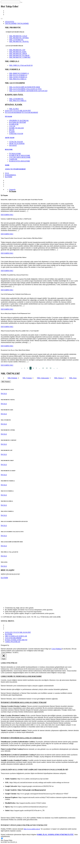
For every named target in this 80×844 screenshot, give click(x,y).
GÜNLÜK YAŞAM (16, 142)
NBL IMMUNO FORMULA (19, 73)
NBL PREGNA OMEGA (17, 79)
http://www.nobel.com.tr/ (32, 829)
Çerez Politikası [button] (6, 652)
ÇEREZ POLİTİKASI (12, 642)
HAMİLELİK (14, 124)
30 (50, 368)
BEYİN (11, 130)
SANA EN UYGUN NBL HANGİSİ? (18, 110)
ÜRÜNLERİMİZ (23, 23)
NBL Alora (73, 378)
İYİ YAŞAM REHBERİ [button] (13, 112)
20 (47, 368)
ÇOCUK (12, 126)
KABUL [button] (16, 652)
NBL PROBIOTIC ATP (17, 50)
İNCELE (4, 393)
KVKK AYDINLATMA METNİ (16, 640)
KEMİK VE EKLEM (16, 128)
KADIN (12, 132)
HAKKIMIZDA (10, 175)
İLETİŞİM (8, 177)
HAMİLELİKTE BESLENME (19, 155)
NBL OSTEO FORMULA (18, 77)
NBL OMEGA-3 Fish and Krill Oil (20, 65)
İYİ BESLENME (15, 153)
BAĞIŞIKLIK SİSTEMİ (17, 122)
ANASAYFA (9, 21)
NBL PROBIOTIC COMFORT (19, 57)
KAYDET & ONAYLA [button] (9, 842)
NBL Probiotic (12, 378)
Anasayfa (12, 189)
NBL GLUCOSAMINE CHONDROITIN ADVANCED (28, 91)
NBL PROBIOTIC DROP (18, 53)
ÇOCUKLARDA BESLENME (19, 157)
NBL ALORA (14, 109)
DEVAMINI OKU (7, 215)
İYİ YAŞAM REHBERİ (30, 112)
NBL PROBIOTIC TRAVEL (19, 41)
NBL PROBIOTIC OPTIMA (19, 38)
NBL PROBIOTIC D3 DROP (19, 55)
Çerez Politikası (56, 649)
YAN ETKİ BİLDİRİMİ (13, 638)
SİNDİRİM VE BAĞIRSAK (19, 120)
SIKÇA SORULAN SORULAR (16, 636)
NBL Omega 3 (59, 378)
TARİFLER (13, 159)
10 (43, 368)
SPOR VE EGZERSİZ (17, 143)
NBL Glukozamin (43, 378)
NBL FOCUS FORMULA (18, 75)
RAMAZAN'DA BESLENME (19, 161)
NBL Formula (27, 378)
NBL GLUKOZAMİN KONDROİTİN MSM (24, 87)
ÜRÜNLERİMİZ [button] (11, 23)
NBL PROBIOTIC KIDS (17, 52)
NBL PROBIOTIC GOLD (18, 36)
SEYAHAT (13, 145)
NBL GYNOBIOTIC (16, 40)
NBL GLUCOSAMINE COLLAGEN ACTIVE (25, 89)
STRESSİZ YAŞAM (16, 133)
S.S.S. (7, 173)
